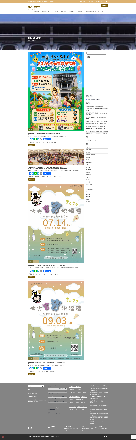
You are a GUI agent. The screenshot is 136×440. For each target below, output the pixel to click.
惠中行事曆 (88, 169)
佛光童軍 (88, 152)
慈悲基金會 (88, 174)
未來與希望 (72, 406)
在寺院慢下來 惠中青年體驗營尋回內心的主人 (96, 128)
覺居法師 (78, 409)
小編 (30, 136)
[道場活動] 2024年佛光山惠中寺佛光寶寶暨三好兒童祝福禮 (46, 265)
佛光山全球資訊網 (83, 1)
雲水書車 (88, 201)
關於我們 (36, 11)
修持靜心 (80, 11)
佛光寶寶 (57, 136)
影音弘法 (88, 164)
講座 (83, 409)
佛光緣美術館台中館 (90, 154)
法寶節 (79, 406)
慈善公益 (63, 11)
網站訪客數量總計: (32, 401)
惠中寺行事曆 (105, 5)
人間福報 (79, 389)
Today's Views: (31, 393)
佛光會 (84, 392)
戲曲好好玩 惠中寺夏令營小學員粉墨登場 (95, 126)
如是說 (71, 402)
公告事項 (45, 170)
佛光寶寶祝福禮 (63, 136)
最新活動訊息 (45, 11)
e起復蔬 (72, 386)
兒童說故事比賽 (79, 399)
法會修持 (88, 192)
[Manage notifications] (3, 437)
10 (52, 396)
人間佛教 (66, 170)
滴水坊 (84, 406)
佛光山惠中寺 (34, 7)
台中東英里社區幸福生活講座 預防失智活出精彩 (97, 131)
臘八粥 (71, 409)
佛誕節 (71, 399)
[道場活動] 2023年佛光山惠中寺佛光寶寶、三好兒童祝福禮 (46, 363)
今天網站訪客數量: (32, 396)
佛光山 (79, 392)
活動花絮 (88, 197)
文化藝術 (55, 11)
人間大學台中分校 (91, 11)
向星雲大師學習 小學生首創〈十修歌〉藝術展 (39, 1)
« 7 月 (57, 408)
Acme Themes (56, 436)
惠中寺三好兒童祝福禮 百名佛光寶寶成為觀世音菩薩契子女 (47, 168)
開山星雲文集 (92, 1)
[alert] (97, 99)
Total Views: (31, 399)
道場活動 (47, 136)
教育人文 (71, 11)
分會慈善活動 (89, 162)
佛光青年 (84, 396)
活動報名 (88, 194)
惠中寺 (78, 170)
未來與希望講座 (89, 189)
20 (60, 399)
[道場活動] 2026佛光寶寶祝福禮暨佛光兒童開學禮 (44, 134)
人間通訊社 (70, 170)
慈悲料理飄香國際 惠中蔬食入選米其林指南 (96, 123)
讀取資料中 (31, 145)
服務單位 (88, 187)
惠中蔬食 (100, 11)
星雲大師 (83, 402)
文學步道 (88, 182)
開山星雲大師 (99, 1)
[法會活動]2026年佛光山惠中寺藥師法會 (94, 106)
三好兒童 (53, 136)
